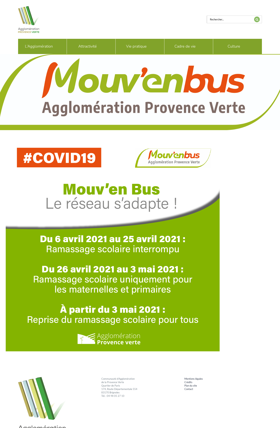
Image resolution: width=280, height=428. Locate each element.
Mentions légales (193, 378)
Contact (188, 389)
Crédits (188, 382)
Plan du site (190, 385)
